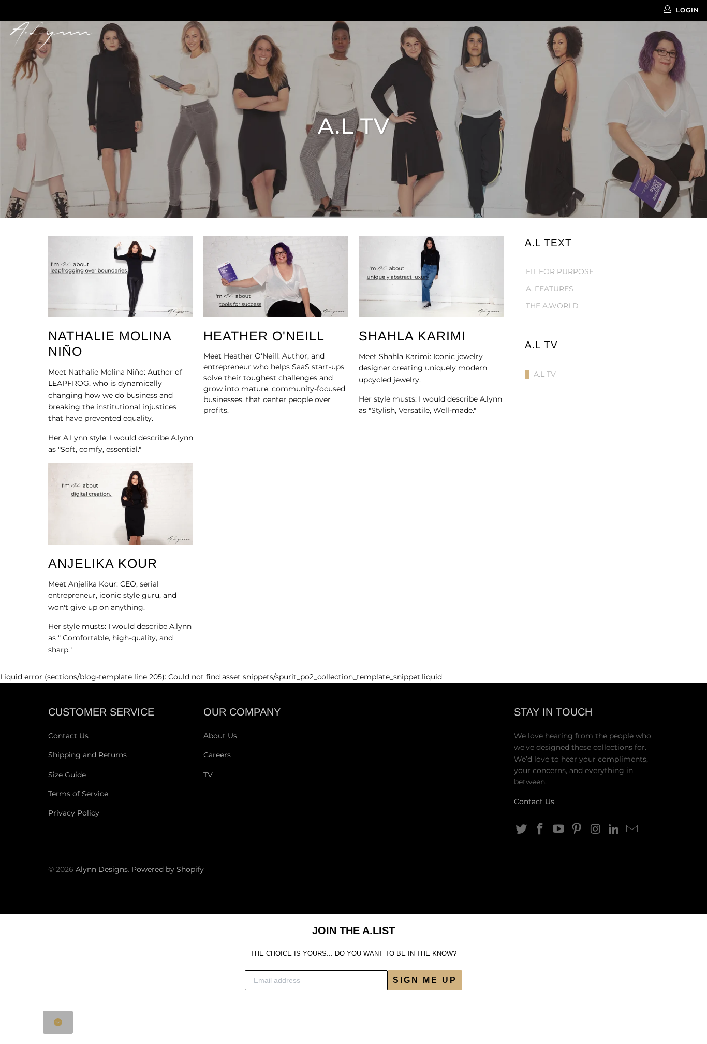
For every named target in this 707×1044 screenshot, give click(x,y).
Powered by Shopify (167, 869)
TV (208, 774)
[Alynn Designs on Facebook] (540, 829)
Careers (217, 755)
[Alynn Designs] (61, 36)
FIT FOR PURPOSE (560, 271)
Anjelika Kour (102, 563)
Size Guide (67, 774)
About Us (220, 735)
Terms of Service (78, 793)
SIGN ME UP (425, 980)
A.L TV (545, 374)
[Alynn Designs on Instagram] (595, 829)
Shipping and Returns (87, 755)
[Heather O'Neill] (275, 276)
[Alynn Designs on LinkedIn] (614, 829)
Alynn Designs (102, 869)
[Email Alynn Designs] (632, 829)
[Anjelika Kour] (120, 504)
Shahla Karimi (412, 335)
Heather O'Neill (264, 335)
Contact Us (68, 735)
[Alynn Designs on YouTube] (558, 829)
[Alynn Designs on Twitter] (521, 829)
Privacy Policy (73, 813)
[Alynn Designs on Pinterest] (577, 829)
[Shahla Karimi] (431, 276)
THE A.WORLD (552, 306)
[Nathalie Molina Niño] (120, 276)
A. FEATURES (549, 288)
